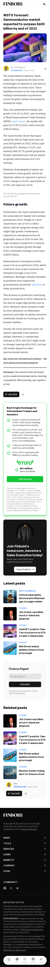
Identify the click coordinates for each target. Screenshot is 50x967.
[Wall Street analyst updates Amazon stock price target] (10, 648)
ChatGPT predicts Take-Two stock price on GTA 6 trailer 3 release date (32, 632)
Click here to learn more (32, 929)
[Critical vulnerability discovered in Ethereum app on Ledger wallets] (10, 596)
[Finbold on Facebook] (5, 888)
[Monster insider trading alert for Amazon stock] (10, 772)
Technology (17, 70)
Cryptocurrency (27, 591)
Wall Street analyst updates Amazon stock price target (31, 649)
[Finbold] (12, 4)
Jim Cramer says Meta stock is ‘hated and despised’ (31, 615)
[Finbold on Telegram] (17, 888)
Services (8, 848)
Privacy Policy (20, 693)
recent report (18, 121)
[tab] (9, 960)
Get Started (25, 479)
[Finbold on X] (11, 888)
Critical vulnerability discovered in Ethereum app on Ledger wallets (32, 598)
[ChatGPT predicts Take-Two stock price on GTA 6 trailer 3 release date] (10, 631)
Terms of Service (29, 829)
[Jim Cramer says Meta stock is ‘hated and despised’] (10, 613)
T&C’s (11, 693)
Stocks (23, 608)
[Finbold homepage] (25, 815)
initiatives (37, 284)
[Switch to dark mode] (44, 4)
